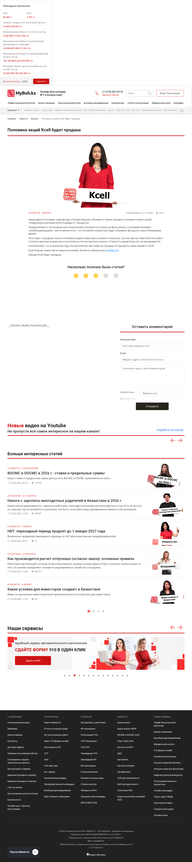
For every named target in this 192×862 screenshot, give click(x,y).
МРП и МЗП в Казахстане (94, 110)
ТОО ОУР (85, 747)
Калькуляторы (117, 103)
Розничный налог (89, 772)
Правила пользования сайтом (22, 753)
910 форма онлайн (163, 750)
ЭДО (119, 753)
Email (123, 353)
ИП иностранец (88, 766)
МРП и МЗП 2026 (89, 803)
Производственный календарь (59, 784)
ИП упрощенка (88, 729)
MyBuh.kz (113, 250)
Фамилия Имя (128, 339)
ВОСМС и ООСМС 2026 (128, 735)
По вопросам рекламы (19, 722)
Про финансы (124, 772)
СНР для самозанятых (128, 778)
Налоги (111, 110)
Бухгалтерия (47, 110)
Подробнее (41, 81)
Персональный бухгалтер (69, 103)
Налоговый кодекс (163, 803)
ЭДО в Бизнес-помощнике (57, 796)
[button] (89, 611)
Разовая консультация (92, 778)
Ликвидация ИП (88, 759)
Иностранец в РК (52, 747)
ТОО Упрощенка (89, 741)
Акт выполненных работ (56, 735)
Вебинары (13, 729)
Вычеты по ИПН (125, 747)
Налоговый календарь (55, 778)
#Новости (34, 212)
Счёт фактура (51, 766)
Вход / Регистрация (170, 93)
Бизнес (36, 110)
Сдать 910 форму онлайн (56, 741)
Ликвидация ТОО (89, 753)
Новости (12, 110)
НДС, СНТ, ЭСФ (123, 110)
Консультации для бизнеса (167, 763)
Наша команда (15, 735)
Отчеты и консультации (56, 729)
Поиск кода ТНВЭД (163, 797)
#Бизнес (47, 212)
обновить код (129, 398)
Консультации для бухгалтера (168, 769)
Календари (178, 103)
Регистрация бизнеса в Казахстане (165, 783)
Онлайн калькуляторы (165, 756)
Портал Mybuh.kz (52, 722)
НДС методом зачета (127, 784)
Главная (27, 110)
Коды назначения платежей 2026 (131, 798)
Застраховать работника (93, 722)
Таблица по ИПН (89, 790)
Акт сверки (49, 772)
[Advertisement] (96, 305)
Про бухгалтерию (125, 766)
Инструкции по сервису (19, 769)
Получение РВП (125, 790)
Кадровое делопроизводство (168, 775)
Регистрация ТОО (89, 735)
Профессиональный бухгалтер (21, 103)
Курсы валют (123, 722)
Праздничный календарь (93, 796)
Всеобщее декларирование (96, 103)
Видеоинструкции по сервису (22, 775)
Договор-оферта (16, 747)
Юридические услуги (161, 103)
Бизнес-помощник (46, 103)
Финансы (136, 110)
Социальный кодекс (164, 809)
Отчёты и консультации (138, 103)
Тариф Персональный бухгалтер (164, 724)
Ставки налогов (88, 784)
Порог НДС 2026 (125, 741)
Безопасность (14, 800)
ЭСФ (46, 759)
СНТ (46, 753)
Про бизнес (122, 759)
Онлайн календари (163, 790)
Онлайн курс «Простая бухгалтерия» (19, 807)
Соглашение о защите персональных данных (19, 761)
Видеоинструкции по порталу (22, 781)
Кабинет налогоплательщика (67, 110)
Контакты (12, 741)
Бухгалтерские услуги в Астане (23, 793)
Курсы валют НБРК (126, 729)
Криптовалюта (170, 110)
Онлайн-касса (161, 815)
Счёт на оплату (15, 787)
